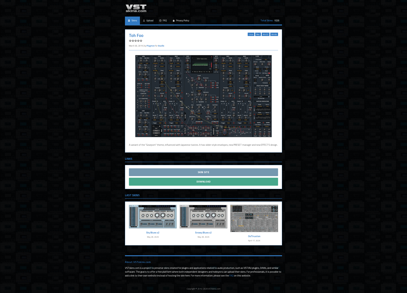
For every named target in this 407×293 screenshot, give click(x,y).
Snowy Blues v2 (203, 232)
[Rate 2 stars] (133, 40)
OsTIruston (254, 236)
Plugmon (151, 45)
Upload (149, 20)
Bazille (161, 45)
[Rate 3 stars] (135, 40)
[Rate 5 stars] (141, 40)
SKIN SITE (203, 172)
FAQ (165, 20)
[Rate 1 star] (130, 40)
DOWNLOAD (204, 181)
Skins (134, 20)
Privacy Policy (182, 20)
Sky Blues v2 (152, 232)
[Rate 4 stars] (138, 40)
